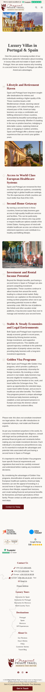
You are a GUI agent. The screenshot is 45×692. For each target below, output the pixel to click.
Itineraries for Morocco (22, 603)
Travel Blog (22, 650)
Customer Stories (22, 647)
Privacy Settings (22, 586)
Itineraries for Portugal (22, 600)
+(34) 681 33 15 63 (25, 578)
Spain (22, 620)
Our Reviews (22, 638)
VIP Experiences (22, 626)
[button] (36, 7)
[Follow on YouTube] (27, 672)
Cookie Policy (33, 681)
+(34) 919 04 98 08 (27, 574)
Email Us (24, 581)
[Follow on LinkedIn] (18, 672)
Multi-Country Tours (22, 606)
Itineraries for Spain (22, 597)
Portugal (23, 617)
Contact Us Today (13, 507)
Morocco (22, 623)
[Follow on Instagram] (22, 672)
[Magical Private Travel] (12, 7)
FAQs (23, 644)
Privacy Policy (24, 681)
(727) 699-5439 (26, 568)
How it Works (22, 641)
